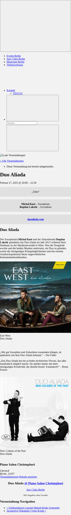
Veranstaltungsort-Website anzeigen (18, 476)
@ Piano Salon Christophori (43, 483)
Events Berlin (14, 55)
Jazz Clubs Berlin (16, 58)
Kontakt (11, 90)
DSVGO (18, 93)
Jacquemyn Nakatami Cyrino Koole (26, 510)
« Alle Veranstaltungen (12, 160)
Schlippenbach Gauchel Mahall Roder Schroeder (33, 507)
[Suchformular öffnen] (33, 108)
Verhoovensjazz (15, 64)
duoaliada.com (35, 219)
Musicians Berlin (15, 61)
